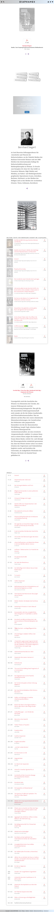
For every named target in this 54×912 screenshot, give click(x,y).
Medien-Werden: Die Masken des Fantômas (26, 601)
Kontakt (31, 910)
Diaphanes (27, 2)
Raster (16, 336)
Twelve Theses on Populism (21, 725)
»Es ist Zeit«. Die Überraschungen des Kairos (26, 537)
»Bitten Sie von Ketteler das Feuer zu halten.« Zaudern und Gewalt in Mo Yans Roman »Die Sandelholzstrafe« (26, 859)
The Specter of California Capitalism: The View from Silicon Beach (25, 794)
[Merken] (26, 54)
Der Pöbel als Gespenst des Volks (23, 892)
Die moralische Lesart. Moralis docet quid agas (26, 279)
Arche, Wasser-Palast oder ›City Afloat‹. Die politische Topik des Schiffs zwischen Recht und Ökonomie (25, 318)
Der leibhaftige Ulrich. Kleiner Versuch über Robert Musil (26, 569)
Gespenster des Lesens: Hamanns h (24, 657)
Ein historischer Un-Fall (20, 753)
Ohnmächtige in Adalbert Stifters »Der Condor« (25, 635)
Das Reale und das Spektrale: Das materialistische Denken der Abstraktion (25, 838)
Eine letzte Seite (18, 782)
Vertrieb (27, 910)
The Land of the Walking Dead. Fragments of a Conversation (26, 669)
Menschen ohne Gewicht (21, 719)
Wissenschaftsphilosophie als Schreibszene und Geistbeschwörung (26, 517)
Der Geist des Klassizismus (21, 562)
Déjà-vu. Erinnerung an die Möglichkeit (24, 897)
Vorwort (16, 259)
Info (20, 910)
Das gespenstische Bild (20, 557)
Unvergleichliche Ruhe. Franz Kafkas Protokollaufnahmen (24, 845)
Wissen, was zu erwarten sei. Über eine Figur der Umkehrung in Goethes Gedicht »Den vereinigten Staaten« (26, 809)
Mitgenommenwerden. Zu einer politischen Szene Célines (26, 492)
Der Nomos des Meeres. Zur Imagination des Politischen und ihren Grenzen (26, 299)
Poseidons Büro (18, 730)
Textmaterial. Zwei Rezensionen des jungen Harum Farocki (26, 594)
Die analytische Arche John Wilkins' (23, 511)
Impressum (46, 910)
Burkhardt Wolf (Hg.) (35, 390)
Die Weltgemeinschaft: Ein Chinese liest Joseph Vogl (25, 825)
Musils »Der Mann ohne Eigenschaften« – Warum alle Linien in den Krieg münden (25, 706)
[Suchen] (3, 2)
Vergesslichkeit (18, 758)
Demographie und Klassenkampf (23, 788)
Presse (23, 910)
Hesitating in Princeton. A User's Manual (25, 606)
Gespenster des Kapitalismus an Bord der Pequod (25, 885)
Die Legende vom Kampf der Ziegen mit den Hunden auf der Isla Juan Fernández (26, 525)
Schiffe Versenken (19, 326)
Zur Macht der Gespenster (21, 764)
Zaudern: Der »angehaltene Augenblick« (25, 872)
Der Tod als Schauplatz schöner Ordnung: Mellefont (25, 684)
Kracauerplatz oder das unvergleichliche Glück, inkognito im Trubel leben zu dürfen (25, 613)
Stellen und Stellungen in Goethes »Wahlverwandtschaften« (23, 698)
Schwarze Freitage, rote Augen (22, 498)
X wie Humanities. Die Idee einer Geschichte (26, 531)
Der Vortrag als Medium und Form (23, 485)
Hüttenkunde (18, 663)
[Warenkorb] (52, 2)
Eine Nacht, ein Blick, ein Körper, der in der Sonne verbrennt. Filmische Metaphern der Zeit (26, 621)
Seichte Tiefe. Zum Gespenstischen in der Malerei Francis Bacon (25, 505)
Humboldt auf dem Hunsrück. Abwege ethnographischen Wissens (24, 776)
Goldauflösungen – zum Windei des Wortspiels (24, 713)
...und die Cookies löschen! (21, 747)
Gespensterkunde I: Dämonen (22, 480)
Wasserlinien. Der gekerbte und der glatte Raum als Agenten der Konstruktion (25, 309)
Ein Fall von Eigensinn (20, 866)
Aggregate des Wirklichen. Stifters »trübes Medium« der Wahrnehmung (25, 818)
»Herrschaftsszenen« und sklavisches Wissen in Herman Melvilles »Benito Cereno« (26, 543)
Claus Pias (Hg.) (25, 390)
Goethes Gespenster (20, 736)
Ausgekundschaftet (19, 741)
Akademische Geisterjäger (21, 831)
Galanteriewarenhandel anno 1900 (23, 652)
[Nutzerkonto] (48, 2)
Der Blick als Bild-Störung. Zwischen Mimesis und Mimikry (26, 241)
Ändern (27, 112)
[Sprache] (50, 2)
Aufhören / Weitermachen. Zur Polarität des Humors (26, 550)
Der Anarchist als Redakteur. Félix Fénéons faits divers (25, 691)
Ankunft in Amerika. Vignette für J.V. (24, 769)
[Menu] (1, 2)
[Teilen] (28, 54)
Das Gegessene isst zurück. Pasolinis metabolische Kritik (24, 677)
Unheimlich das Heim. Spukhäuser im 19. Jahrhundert (25, 878)
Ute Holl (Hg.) (16, 390)
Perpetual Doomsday (20, 269)
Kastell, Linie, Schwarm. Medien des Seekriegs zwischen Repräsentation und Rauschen (26, 251)
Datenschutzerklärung (38, 910)
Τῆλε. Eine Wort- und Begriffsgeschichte (25, 628)
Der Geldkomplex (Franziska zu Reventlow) (25, 851)
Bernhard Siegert (27, 45)
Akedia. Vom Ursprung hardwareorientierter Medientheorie (26, 802)
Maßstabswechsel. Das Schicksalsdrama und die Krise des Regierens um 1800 (26, 587)
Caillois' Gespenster (19, 581)
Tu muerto (17, 575)
